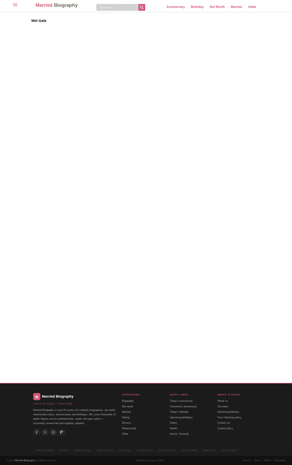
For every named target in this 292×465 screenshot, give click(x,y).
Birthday (197, 7)
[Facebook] (36, 432)
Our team (223, 406)
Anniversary (175, 7)
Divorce (126, 422)
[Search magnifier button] (141, 7)
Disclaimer (280, 460)
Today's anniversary (181, 400)
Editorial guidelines (228, 411)
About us (223, 400)
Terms (257, 460)
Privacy (247, 460)
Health (173, 428)
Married (57, 5)
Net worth (127, 406)
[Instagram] (53, 432)
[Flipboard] (61, 432)
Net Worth (217, 7)
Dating (126, 417)
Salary (173, 422)
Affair (252, 7)
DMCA (267, 460)
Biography (128, 400)
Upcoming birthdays (181, 417)
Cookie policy (225, 428)
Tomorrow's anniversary (183, 406)
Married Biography (25, 460)
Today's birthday (179, 411)
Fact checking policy (229, 417)
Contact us (224, 422)
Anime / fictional (179, 433)
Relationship (129, 428)
